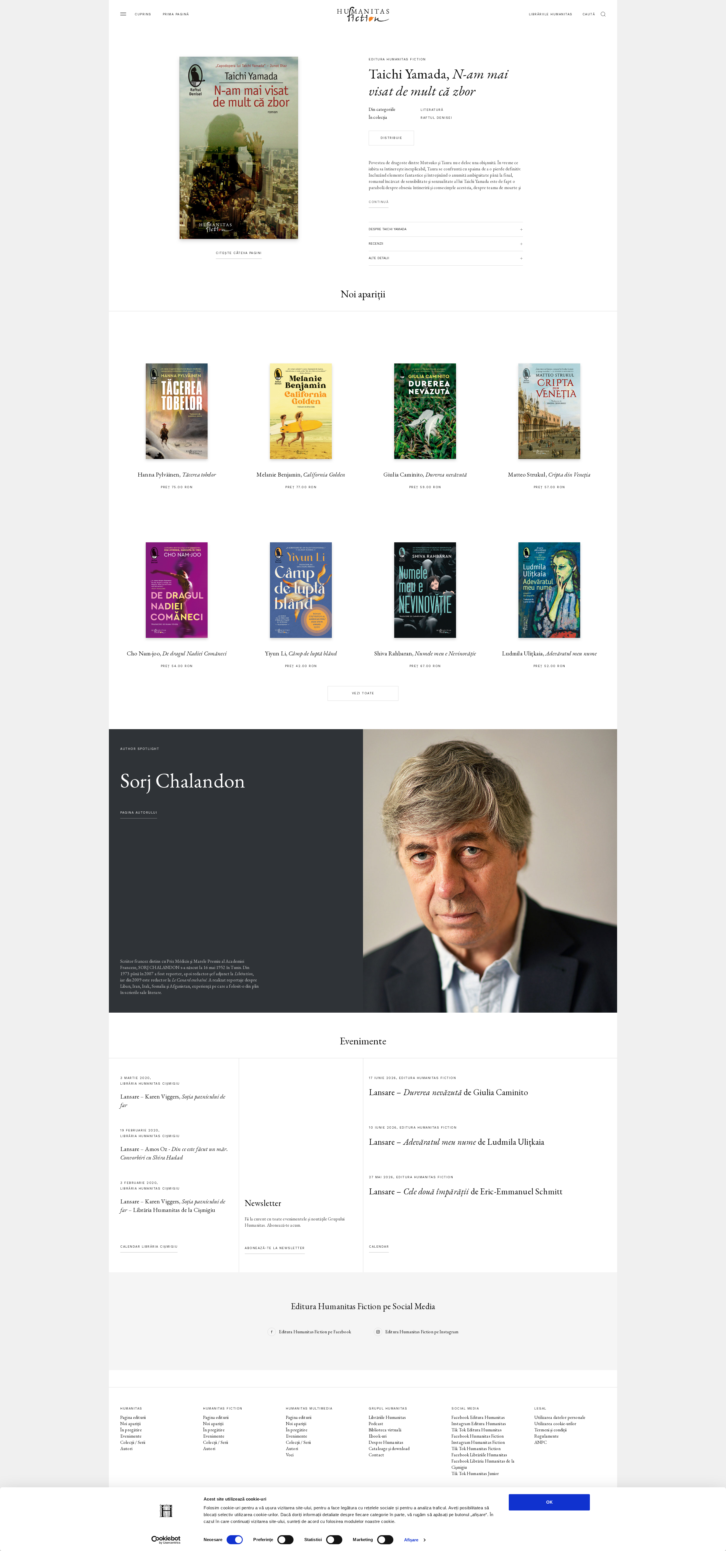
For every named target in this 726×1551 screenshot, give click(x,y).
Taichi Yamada (407, 73)
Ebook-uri (378, 1436)
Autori (126, 1448)
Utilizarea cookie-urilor (555, 1424)
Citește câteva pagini (239, 253)
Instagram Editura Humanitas (478, 1424)
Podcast (376, 1424)
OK (549, 1502)
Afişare (411, 1539)
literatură (432, 110)
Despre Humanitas (386, 1442)
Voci (290, 1455)
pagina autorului (138, 812)
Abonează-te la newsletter (275, 1248)
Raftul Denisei (436, 118)
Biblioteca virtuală (385, 1430)
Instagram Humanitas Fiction (478, 1442)
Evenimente (131, 1436)
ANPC (540, 1442)
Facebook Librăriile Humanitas (479, 1455)
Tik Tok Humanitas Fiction (476, 1448)
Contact (376, 1455)
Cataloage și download (389, 1448)
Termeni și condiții (550, 1430)
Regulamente (546, 1436)
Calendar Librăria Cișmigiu (149, 1247)
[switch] (285, 1539)
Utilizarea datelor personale (559, 1417)
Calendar (379, 1247)
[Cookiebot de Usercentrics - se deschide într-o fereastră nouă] (166, 1540)
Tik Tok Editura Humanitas (476, 1430)
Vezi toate (363, 693)
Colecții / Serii (132, 1442)
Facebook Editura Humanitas (478, 1417)
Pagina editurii (133, 1417)
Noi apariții (130, 1424)
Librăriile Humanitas (551, 14)
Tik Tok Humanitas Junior (475, 1473)
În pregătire (131, 1430)
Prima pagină (176, 14)
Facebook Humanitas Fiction (477, 1436)
